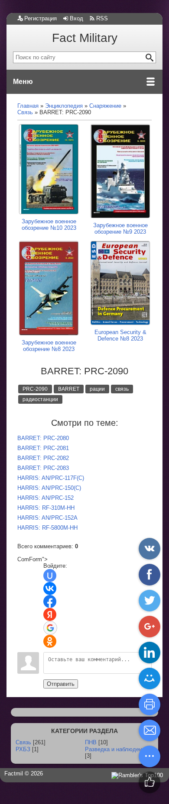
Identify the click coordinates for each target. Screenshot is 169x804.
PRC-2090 (35, 389)
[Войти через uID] (49, 575)
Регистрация (40, 18)
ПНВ (91, 742)
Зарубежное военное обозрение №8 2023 (49, 345)
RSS (102, 18)
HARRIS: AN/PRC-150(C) (49, 488)
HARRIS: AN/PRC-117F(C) (50, 478)
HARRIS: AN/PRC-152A (47, 518)
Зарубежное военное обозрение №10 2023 (49, 224)
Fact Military (84, 38)
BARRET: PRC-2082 (43, 458)
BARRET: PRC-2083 (43, 468)
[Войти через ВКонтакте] (49, 588)
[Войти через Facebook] (49, 601)
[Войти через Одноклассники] (49, 641)
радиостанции (40, 399)
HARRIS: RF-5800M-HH (47, 527)
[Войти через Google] (50, 628)
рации (97, 389)
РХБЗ (23, 749)
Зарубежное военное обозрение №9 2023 (120, 228)
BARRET (68, 389)
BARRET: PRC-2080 (43, 438)
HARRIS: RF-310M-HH (46, 508)
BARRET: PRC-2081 (43, 448)
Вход (76, 18)
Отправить (61, 684)
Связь (23, 742)
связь (122, 389)
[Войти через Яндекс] (49, 614)
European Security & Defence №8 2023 (120, 335)
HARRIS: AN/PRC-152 (45, 498)
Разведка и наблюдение (116, 749)
